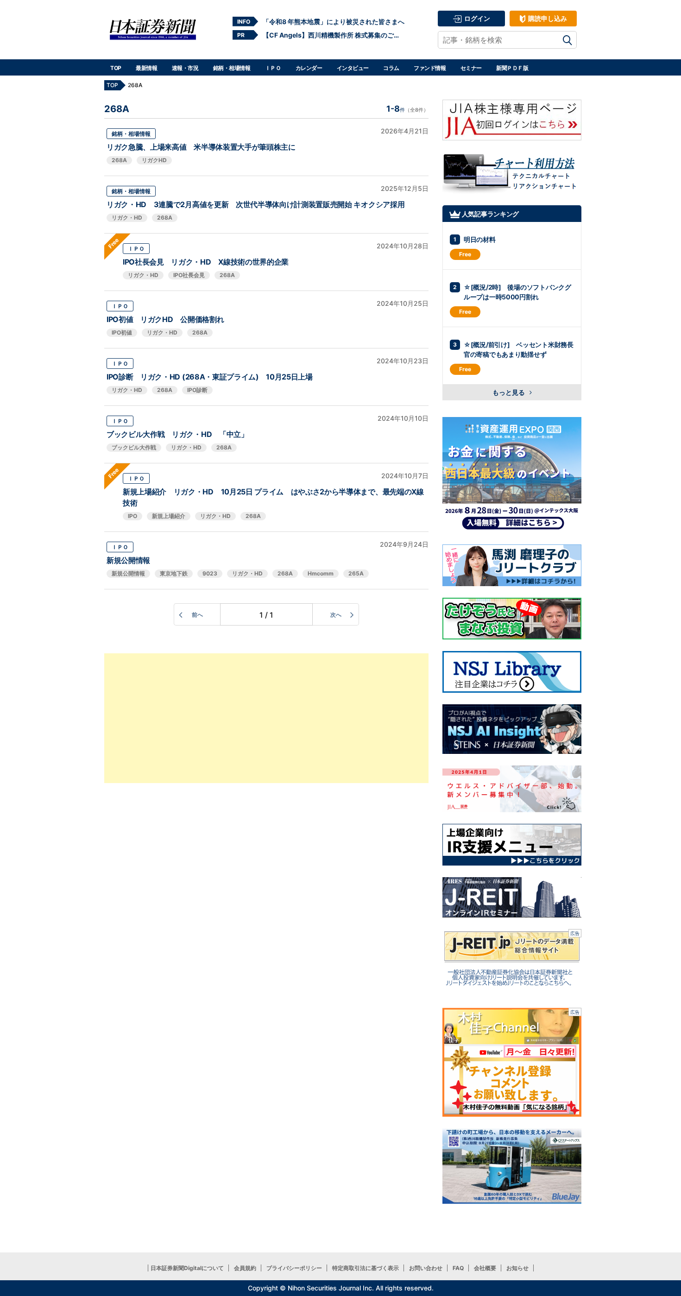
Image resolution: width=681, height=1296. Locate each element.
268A (119, 160)
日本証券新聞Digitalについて (187, 1267)
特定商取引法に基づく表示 (365, 1267)
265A (356, 573)
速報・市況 (185, 67)
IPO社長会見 (189, 275)
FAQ (458, 1267)
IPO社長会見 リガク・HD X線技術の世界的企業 (206, 261)
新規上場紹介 (168, 515)
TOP (115, 67)
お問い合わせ (425, 1267)
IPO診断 (197, 389)
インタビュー (353, 67)
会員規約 (245, 1267)
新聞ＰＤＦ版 (512, 67)
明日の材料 (480, 239)
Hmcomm (321, 573)
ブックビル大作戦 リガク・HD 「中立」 (177, 434)
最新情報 (146, 67)
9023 (209, 573)
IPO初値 (122, 332)
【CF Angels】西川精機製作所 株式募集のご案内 (333, 35)
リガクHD (154, 160)
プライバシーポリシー (294, 1267)
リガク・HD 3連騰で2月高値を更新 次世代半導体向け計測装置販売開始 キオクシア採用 (255, 204)
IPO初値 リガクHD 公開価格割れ (165, 319)
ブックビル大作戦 (134, 447)
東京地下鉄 (174, 573)
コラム (391, 67)
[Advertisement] (266, 718)
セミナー (471, 67)
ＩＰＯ (273, 67)
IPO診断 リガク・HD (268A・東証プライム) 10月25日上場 (210, 376)
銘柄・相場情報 (232, 67)
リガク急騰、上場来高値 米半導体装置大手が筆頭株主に (201, 147)
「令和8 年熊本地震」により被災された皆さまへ (333, 21)
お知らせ (517, 1267)
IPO (132, 515)
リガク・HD (127, 217)
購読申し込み (547, 18)
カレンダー (309, 67)
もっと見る (509, 392)
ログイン (476, 18)
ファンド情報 (430, 67)
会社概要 (485, 1267)
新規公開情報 (128, 560)
